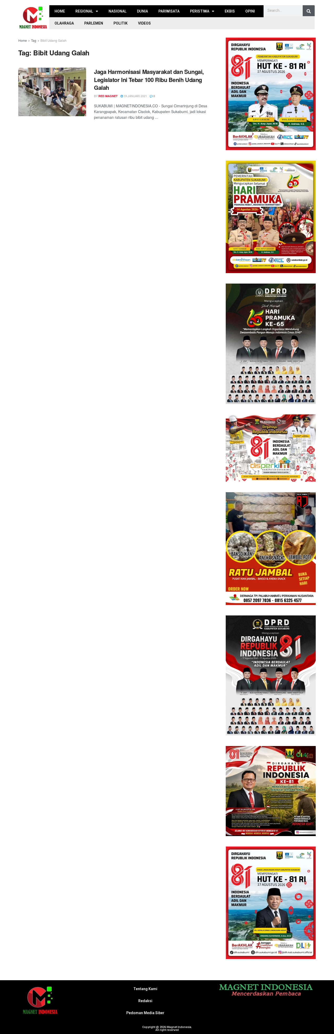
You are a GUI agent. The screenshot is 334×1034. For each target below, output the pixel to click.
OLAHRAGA (64, 23)
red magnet (108, 96)
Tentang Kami (145, 989)
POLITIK (121, 23)
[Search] (309, 11)
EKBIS (230, 11)
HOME (60, 11)
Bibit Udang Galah (53, 40)
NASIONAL (118, 11)
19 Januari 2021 (135, 96)
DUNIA (142, 11)
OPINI (250, 11)
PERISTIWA (199, 11)
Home (22, 40)
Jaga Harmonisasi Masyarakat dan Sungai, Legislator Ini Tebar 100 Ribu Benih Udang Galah (149, 79)
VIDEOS (144, 23)
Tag (33, 40)
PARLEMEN (93, 23)
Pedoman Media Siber (145, 1013)
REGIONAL (84, 11)
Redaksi (145, 1001)
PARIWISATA (169, 11)
